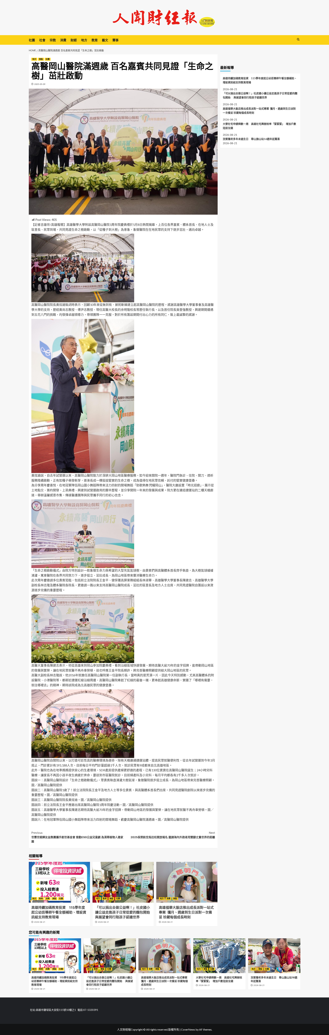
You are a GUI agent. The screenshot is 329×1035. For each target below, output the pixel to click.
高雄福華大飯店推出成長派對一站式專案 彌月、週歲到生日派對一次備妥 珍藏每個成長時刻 (186, 912)
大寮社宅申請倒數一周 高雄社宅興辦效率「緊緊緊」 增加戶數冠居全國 (259, 125)
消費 (63, 40)
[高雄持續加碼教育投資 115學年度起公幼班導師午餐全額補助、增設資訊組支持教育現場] (59, 882)
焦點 (41, 59)
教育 (95, 40)
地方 (84, 40)
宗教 (53, 40)
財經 (74, 40)
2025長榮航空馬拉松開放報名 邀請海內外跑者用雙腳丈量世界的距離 (173, 835)
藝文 (105, 40)
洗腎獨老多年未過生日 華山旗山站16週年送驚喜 (251, 138)
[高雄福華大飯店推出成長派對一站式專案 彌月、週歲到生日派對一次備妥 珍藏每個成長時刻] (186, 882)
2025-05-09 (39, 84)
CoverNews (188, 1029)
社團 (32, 40)
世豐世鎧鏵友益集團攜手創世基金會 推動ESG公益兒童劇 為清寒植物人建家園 (77, 837)
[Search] (298, 40)
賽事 (115, 40)
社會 (42, 40)
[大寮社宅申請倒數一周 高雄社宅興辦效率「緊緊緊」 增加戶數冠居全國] (219, 955)
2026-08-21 (39, 922)
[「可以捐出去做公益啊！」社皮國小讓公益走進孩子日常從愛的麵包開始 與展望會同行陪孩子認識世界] (123, 882)
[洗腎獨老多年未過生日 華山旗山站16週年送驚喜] (274, 955)
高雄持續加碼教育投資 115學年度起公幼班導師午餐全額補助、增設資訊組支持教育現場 (58, 912)
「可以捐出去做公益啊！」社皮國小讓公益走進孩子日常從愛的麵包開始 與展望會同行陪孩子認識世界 (124, 912)
